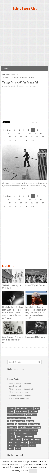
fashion (21, 418)
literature (12, 427)
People (13, 75)
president (29, 436)
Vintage (24, 442)
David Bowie (30, 415)
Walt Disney (34, 442)
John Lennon (21, 424)
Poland (11, 436)
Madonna (36, 427)
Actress (11, 409)
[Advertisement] (24, 39)
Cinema (12, 415)
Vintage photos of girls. (18, 392)
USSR (16, 442)
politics (20, 436)
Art (31, 409)
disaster (12, 418)
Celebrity (33, 412)
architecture (22, 409)
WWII (11, 449)
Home (6, 75)
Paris (25, 433)
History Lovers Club (24, 8)
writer (32, 445)
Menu (6, 69)
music (11, 433)
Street (26, 439)
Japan (11, 424)
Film (28, 418)
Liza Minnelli (24, 427)
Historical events (15, 421)
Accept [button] (33, 471)
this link (24, 471)
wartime (23, 445)
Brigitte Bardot (21, 412)
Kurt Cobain (33, 424)
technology (35, 439)
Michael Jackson (15, 430)
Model (26, 430)
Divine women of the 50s (19, 398)
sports (18, 439)
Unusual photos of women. (20, 395)
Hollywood (29, 421)
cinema (20, 415)
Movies (34, 430)
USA (10, 442)
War (10, 445)
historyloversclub (9, 86)
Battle (37, 409)
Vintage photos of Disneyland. (21, 389)
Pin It (34, 122)
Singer (11, 439)
